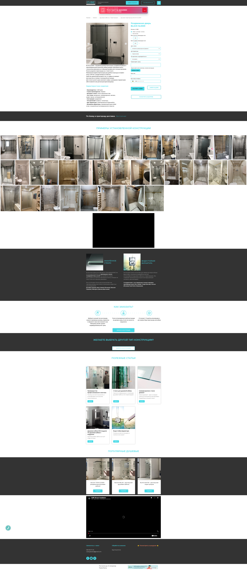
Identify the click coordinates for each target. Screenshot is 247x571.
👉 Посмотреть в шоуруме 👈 (148, 545)
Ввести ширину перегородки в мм (138, 40)
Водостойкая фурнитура (121, 431)
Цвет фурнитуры (134, 51)
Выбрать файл (135, 70)
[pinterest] (94, 558)
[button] (132, 3)
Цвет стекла (133, 46)
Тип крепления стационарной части (138, 56)
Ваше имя (133, 73)
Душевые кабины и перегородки (109, 17)
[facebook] (87, 558)
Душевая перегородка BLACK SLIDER (131, 17)
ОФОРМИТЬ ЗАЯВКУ (137, 88)
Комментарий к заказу (136, 61)
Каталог (95, 17)
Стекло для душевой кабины (122, 391)
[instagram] (91, 558)
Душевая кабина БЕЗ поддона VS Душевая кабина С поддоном (97, 432)
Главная (88, 17)
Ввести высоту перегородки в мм (138, 35)
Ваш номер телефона (135, 78)
